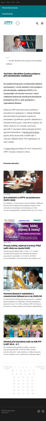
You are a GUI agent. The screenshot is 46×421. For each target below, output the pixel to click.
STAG (13, 2)
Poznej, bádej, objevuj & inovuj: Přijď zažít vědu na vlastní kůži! (22, 246)
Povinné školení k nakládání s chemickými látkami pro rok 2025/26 (23, 294)
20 (14, 377)
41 (18, 390)
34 (32, 384)
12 (29, 371)
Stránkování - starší (40, 368)
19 (34, 374)
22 (23, 377)
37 (23, 387)
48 (28, 394)
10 (20, 371)
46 (18, 394)
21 (18, 377)
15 (16, 374)
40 (14, 390)
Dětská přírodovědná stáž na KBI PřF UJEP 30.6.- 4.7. (23, 343)
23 (27, 377)
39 (32, 387)
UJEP (18, 2)
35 (14, 387)
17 (25, 374)
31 (18, 384)
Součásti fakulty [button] (7, 14)
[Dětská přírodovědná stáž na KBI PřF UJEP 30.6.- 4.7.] (23, 326)
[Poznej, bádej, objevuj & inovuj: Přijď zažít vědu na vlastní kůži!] (23, 230)
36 (18, 387)
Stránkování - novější (8, 368)
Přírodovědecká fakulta (10, 8)
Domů (7, 57)
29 (32, 380)
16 (21, 374)
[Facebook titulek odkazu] (38, 411)
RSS (3, 411)
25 (14, 380)
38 (27, 387)
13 (33, 371)
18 (29, 374)
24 (32, 377)
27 (23, 380)
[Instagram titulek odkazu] (43, 411)
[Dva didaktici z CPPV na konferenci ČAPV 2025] (23, 182)
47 (23, 394)
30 (14, 384)
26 (18, 380)
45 (14, 394)
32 (23, 384)
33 (27, 384)
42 (23, 390)
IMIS (8, 2)
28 (27, 380)
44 (32, 390)
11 (24, 371)
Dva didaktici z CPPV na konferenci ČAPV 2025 (22, 198)
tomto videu (10, 148)
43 (27, 390)
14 (12, 374)
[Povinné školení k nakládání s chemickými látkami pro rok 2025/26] (23, 278)
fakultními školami (31, 132)
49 (32, 394)
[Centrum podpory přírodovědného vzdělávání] (8, 22)
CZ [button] (2, 2)
